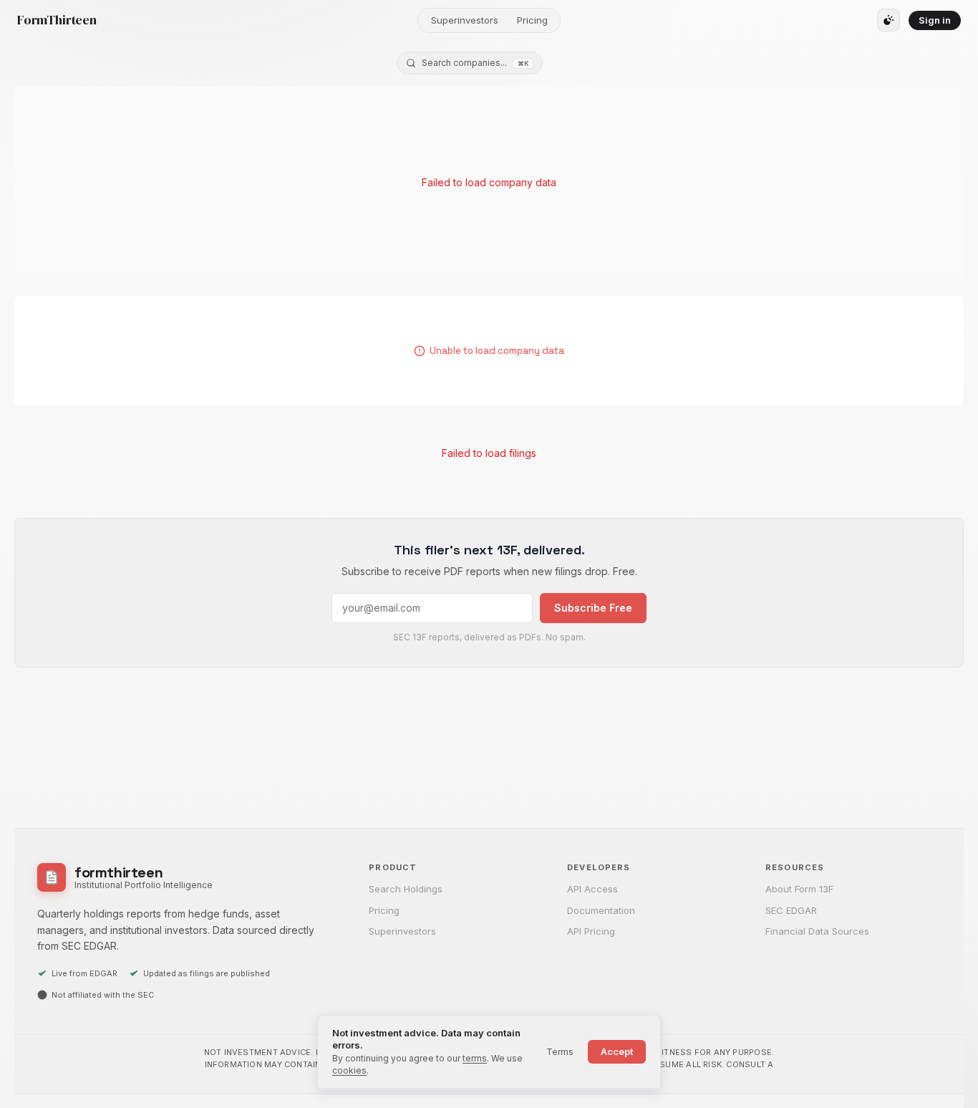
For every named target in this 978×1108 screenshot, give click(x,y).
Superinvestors (464, 20)
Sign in (935, 20)
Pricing (532, 20)
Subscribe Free (593, 608)
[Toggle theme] (888, 20)
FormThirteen (57, 20)
